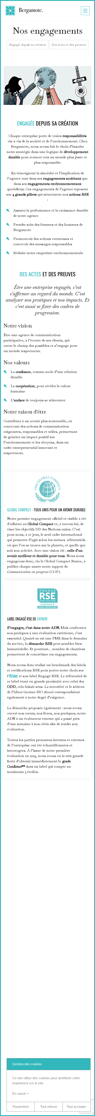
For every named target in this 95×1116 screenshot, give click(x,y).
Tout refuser (48, 1106)
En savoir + (20, 1093)
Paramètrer (21, 1106)
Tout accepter (76, 1106)
